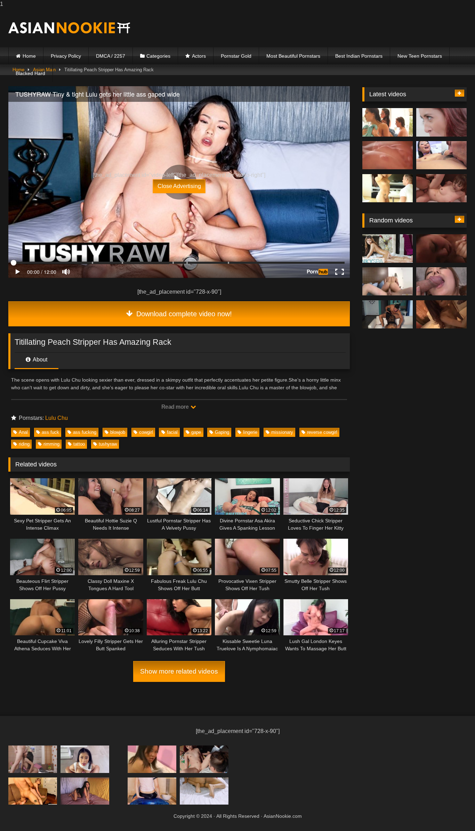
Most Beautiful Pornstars (293, 56)
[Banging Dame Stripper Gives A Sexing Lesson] (204, 759)
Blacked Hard (30, 73)
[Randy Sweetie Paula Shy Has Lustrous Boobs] (387, 122)
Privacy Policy (66, 56)
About (39, 359)
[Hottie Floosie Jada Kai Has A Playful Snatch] (441, 314)
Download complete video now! (183, 314)
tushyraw (108, 444)
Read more (175, 407)
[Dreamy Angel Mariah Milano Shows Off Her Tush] (85, 759)
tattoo (79, 444)
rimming (51, 444)
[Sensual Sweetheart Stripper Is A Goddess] (152, 759)
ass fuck (50, 432)
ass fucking (84, 432)
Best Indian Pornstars (359, 56)
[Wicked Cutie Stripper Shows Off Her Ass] (387, 314)
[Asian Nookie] (69, 27)
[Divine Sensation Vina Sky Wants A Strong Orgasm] (441, 281)
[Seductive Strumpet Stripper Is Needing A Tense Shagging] (32, 759)
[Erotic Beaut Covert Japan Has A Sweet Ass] (387, 248)
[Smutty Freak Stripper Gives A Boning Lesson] (387, 188)
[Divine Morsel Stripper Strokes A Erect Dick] (85, 791)
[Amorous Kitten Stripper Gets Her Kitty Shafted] (441, 155)
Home (29, 56)
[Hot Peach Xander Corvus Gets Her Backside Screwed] (441, 188)
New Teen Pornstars (419, 56)
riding (24, 444)
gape (196, 432)
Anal (23, 432)
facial (172, 432)
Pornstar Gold (236, 56)
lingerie (250, 432)
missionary (282, 432)
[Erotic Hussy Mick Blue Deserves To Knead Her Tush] (441, 122)
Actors (199, 56)
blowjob (117, 432)
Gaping (222, 432)
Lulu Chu (56, 418)
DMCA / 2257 (110, 56)
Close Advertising (179, 186)
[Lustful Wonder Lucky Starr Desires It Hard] (204, 791)
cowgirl (146, 432)
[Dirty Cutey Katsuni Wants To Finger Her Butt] (441, 248)
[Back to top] (453, 811)
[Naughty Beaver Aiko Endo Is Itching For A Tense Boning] (152, 791)
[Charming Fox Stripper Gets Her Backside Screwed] (387, 281)
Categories (158, 56)
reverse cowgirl (322, 432)
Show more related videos (179, 671)
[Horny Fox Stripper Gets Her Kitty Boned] (32, 791)
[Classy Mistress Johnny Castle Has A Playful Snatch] (387, 155)
